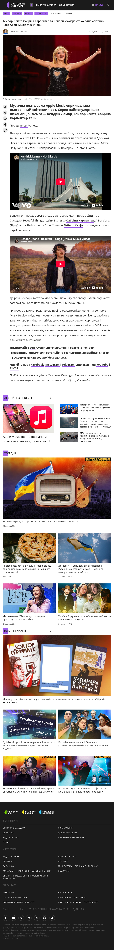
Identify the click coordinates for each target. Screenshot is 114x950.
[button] (5, 106)
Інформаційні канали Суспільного (78, 902)
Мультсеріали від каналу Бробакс (78, 866)
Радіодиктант (11, 837)
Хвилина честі (66, 5)
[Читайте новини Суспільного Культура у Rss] (29, 918)
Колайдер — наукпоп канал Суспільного (27, 871)
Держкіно (8, 832)
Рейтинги (17, 14)
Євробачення (65, 827)
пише (24, 125)
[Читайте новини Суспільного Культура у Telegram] (21, 918)
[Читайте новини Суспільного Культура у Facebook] (5, 918)
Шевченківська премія (71, 837)
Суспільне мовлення (15, 897)
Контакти (8, 892)
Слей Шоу (8, 866)
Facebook (37, 364)
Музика (69, 14)
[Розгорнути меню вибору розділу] (31, 5)
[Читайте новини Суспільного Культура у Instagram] (36, 918)
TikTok (14, 368)
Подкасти (64, 871)
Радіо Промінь (11, 856)
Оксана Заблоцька (18, 31)
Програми (8, 861)
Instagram (52, 364)
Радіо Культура (67, 856)
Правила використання (72, 897)
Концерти (63, 861)
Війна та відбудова (46, 5)
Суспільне (40, 933)
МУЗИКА (28, 14)
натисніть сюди (41, 936)
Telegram (68, 364)
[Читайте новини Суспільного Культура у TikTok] (52, 918)
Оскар (6, 842)
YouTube (102, 364)
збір (33, 348)
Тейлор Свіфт (73, 225)
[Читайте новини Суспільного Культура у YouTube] (13, 918)
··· (82, 5)
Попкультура (41, 14)
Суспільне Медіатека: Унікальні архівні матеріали (25, 877)
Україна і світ (56, 14)
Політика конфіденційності (19, 902)
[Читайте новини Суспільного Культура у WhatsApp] (44, 918)
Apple (6, 14)
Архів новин (65, 892)
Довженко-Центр (67, 832)
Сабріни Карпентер (80, 220)
